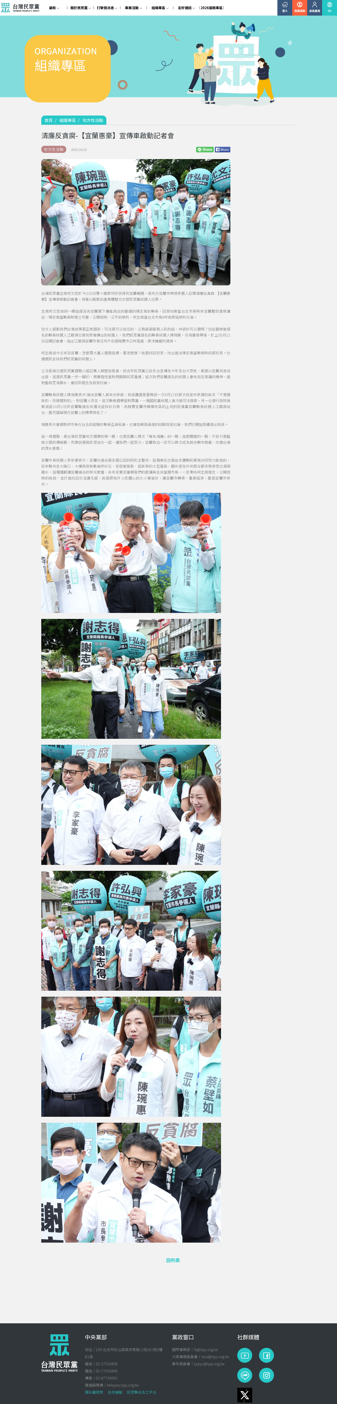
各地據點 (115, 1392)
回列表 (173, 1260)
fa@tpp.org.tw (206, 1349)
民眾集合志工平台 (141, 1392)
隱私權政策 (94, 1392)
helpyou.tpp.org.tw (123, 1385)
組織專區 (67, 120)
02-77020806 (107, 1371)
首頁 (48, 120)
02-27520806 (107, 1363)
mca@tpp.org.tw (215, 1356)
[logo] (21, 8)
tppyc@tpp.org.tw (209, 1363)
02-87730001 (107, 1378)
